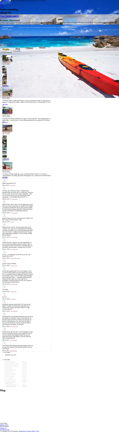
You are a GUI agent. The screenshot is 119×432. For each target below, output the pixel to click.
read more (5, 104)
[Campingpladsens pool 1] (26, 137)
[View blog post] (26, 91)
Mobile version (4, 425)
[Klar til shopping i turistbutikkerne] (26, 79)
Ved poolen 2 (13, 299)
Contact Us (3, 428)
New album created (6, 62)
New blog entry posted (7, 96)
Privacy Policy (31, 431)
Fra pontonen (13, 185)
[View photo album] (26, 58)
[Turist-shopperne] (26, 82)
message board (15, 199)
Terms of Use (22, 431)
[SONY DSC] (26, 71)
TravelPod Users (4, 429)
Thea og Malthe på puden (15, 258)
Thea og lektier (13, 291)
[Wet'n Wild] (26, 152)
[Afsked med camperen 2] (26, 67)
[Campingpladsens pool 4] (26, 148)
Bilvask (12, 221)
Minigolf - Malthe (14, 265)
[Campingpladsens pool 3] (26, 145)
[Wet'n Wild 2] (26, 156)
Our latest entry (9, 15)
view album (5, 86)
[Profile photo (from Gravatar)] (4, 181)
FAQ (37, 431)
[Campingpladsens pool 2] (26, 141)
